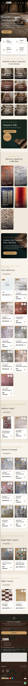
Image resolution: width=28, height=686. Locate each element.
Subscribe (14, 632)
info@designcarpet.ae (8, 647)
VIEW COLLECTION (9, 253)
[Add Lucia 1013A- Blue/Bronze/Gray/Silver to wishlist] (25, 280)
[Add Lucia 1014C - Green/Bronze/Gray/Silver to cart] (25, 345)
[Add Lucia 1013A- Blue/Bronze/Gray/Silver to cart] (25, 298)
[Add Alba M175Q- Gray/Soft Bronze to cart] (25, 525)
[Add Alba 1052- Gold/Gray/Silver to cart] (25, 477)
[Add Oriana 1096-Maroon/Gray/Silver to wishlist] (11, 376)
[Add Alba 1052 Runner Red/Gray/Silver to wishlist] (11, 418)
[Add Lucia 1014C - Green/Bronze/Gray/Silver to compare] (22, 328)
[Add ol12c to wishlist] (11, 280)
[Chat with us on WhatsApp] (25, 683)
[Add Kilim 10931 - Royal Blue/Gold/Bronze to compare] (22, 550)
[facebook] (3, 671)
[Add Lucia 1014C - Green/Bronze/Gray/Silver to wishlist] (25, 328)
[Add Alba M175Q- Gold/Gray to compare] (8, 507)
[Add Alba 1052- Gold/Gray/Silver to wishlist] (25, 459)
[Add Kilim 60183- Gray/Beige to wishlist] (11, 591)
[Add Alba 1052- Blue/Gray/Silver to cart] (11, 476)
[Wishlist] (20, 3)
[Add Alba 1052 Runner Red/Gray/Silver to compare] (8, 418)
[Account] (16, 3)
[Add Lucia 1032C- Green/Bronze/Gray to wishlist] (11, 352)
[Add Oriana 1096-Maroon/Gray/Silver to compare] (8, 376)
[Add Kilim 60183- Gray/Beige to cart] (11, 608)
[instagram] (7, 671)
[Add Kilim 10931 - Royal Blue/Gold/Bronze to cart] (25, 567)
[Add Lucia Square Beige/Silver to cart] (25, 435)
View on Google (23, 667)
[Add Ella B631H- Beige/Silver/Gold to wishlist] (11, 304)
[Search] (18, 3)
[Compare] (23, 3)
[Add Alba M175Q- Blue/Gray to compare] (22, 483)
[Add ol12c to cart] (11, 295)
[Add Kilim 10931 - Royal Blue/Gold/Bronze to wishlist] (25, 550)
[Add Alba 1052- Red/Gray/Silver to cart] (11, 500)
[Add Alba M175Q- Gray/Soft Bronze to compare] (22, 507)
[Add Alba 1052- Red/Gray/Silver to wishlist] (11, 483)
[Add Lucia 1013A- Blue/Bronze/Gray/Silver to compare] (22, 280)
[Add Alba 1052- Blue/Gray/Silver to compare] (8, 459)
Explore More (6, 274)
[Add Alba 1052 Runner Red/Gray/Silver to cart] (11, 436)
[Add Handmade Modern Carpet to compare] (8, 550)
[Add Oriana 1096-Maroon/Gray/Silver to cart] (11, 393)
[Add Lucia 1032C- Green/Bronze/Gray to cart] (11, 369)
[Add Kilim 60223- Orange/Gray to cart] (25, 608)
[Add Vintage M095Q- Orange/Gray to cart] (25, 322)
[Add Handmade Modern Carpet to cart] (11, 567)
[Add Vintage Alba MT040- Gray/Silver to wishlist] (11, 328)
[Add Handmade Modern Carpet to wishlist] (11, 550)
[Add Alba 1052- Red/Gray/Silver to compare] (8, 483)
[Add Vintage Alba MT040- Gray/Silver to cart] (11, 346)
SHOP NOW (5, 32)
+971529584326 (7, 643)
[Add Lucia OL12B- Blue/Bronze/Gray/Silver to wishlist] (25, 352)
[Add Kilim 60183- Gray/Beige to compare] (8, 591)
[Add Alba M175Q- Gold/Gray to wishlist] (11, 507)
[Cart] (25, 3)
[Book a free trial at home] (25, 678)
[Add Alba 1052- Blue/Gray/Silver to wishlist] (11, 459)
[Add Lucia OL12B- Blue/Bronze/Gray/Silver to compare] (22, 352)
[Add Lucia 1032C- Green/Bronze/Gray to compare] (8, 352)
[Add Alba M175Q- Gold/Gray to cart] (11, 525)
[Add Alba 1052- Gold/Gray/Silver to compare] (22, 459)
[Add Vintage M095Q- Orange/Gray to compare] (22, 304)
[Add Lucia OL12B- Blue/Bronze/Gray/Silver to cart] (25, 369)
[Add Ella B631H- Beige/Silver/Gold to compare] (8, 304)
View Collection (9, 131)
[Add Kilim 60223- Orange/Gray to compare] (22, 591)
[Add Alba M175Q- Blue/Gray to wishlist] (25, 483)
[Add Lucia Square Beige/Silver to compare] (22, 418)
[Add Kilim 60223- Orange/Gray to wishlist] (25, 591)
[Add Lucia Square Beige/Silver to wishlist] (25, 418)
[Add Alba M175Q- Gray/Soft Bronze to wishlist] (25, 507)
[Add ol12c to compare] (8, 280)
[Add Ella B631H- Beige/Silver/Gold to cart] (11, 321)
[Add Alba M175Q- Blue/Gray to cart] (25, 501)
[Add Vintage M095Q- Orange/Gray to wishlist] (25, 304)
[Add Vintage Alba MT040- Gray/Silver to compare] (8, 328)
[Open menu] (3, 3)
